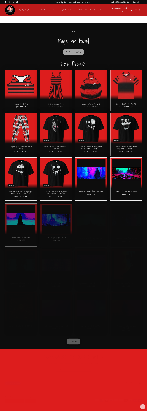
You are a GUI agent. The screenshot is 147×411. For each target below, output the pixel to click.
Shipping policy (71, 406)
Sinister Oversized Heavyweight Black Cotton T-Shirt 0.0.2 (21, 192)
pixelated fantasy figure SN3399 (91, 191)
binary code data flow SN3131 (56, 281)
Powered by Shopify (28, 406)
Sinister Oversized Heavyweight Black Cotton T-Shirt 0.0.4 (91, 148)
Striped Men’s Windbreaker (91, 104)
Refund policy (40, 406)
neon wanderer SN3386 (21, 236)
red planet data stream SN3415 (21, 324)
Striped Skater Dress (56, 104)
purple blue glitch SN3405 (91, 324)
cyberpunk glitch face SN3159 (126, 236)
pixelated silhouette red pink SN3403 (126, 325)
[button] (68, 10)
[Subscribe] (89, 367)
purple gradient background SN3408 (56, 324)
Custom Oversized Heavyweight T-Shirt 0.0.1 (56, 148)
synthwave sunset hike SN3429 (91, 281)
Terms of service (60, 406)
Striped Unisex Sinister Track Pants (21, 148)
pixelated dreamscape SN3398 (126, 191)
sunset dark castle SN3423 (126, 281)
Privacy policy (50, 406)
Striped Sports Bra (21, 104)
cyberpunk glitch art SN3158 (21, 281)
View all (73, 340)
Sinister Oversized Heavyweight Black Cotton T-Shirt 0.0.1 (55, 192)
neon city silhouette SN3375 (56, 236)
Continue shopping (73, 52)
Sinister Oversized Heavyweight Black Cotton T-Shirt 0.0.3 (126, 148)
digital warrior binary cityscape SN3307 (91, 237)
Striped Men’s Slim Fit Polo (126, 104)
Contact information (84, 406)
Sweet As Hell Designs (16, 406)
